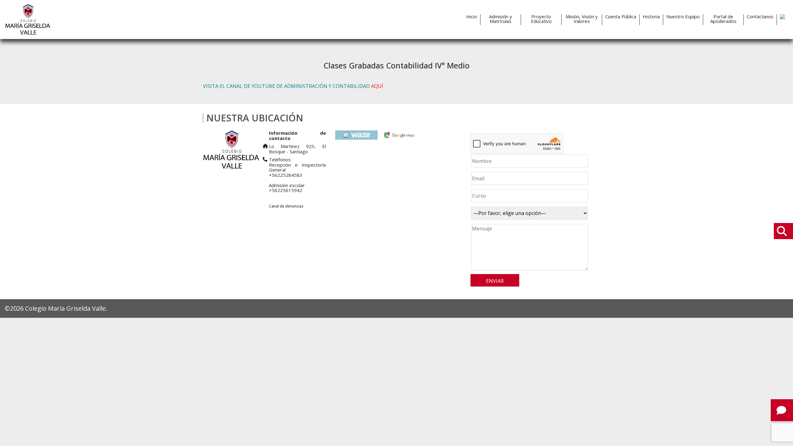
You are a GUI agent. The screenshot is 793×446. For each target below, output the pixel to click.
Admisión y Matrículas (500, 19)
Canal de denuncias (286, 206)
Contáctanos (760, 16)
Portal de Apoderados (723, 19)
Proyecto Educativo (541, 19)
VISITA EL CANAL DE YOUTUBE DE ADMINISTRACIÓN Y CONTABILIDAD (293, 86)
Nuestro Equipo (683, 16)
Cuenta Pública (620, 16)
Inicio (471, 16)
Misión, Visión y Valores (582, 19)
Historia (651, 16)
